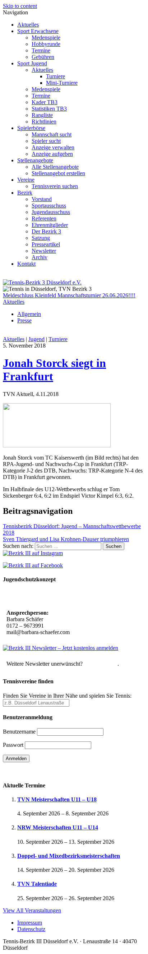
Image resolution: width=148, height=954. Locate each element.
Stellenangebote (35, 160)
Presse (24, 320)
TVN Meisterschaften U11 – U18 (57, 799)
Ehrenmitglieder (50, 225)
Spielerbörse (31, 128)
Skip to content (20, 6)
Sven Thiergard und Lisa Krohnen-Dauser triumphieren (66, 539)
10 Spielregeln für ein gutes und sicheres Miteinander (70, 597)
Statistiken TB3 (49, 109)
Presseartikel (46, 244)
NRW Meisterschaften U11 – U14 (57, 827)
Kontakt (26, 264)
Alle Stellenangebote (55, 167)
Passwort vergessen (25, 771)
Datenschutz (31, 929)
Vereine (25, 180)
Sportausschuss (49, 206)
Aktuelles (28, 25)
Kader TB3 (44, 102)
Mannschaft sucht (51, 134)
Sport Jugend (32, 63)
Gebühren (43, 57)
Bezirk (24, 193)
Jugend (36, 339)
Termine (41, 50)
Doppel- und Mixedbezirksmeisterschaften (68, 856)
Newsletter (44, 251)
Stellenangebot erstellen (58, 173)
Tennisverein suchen (55, 186)
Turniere (55, 76)
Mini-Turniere (62, 83)
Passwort (13, 745)
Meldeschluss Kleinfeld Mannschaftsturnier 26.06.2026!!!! (69, 295)
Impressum (29, 923)
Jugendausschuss (51, 212)
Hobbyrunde (46, 44)
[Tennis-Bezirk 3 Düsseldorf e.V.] (42, 282)
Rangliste (42, 115)
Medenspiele (46, 37)
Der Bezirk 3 (46, 231)
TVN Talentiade (37, 884)
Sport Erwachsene (38, 31)
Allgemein (29, 314)
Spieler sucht (46, 141)
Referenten (44, 218)
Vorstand (42, 199)
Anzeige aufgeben (52, 154)
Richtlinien (44, 121)
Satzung (41, 238)
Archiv (39, 257)
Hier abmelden (100, 664)
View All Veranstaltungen (32, 910)
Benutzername (19, 732)
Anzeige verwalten (53, 147)
